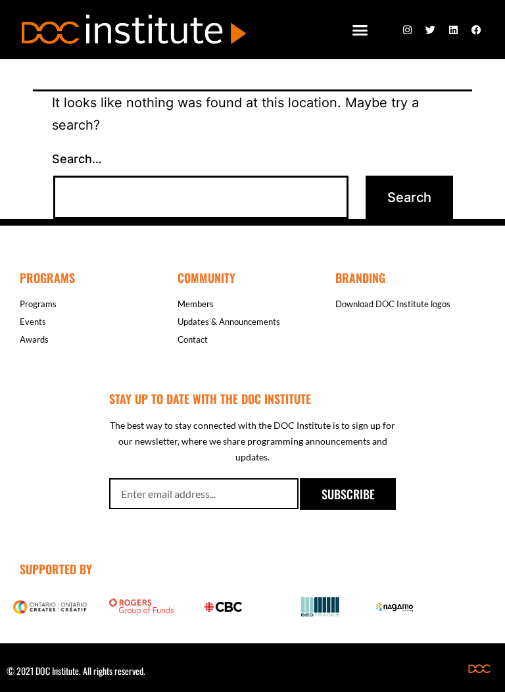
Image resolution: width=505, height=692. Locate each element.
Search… (77, 159)
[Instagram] (407, 29)
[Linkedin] (453, 29)
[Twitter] (430, 29)
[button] (360, 29)
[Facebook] (476, 29)
